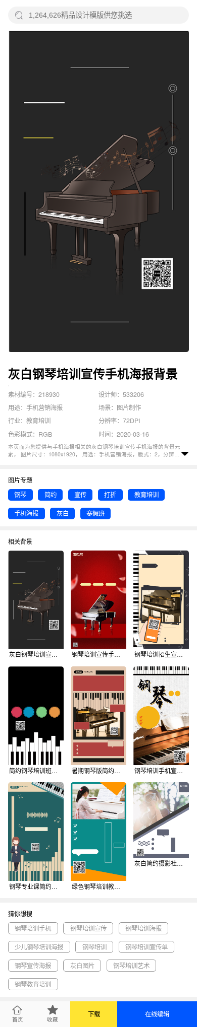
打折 (110, 494)
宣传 (80, 494)
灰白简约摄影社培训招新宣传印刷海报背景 (161, 863)
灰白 (63, 513)
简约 (50, 494)
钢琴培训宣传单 (146, 946)
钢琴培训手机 (33, 928)
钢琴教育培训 (33, 984)
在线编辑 (157, 1013)
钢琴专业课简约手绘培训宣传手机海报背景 (36, 886)
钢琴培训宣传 (88, 928)
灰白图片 (82, 965)
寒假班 (95, 513)
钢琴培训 (94, 946)
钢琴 (20, 494)
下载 (94, 1013)
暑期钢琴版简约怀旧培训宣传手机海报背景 (99, 770)
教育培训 (146, 494)
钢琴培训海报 (143, 928)
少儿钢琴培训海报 (39, 946)
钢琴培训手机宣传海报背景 (161, 770)
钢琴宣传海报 (33, 965)
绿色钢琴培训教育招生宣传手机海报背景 (99, 886)
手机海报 (26, 513)
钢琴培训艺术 (131, 965)
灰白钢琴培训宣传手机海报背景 (36, 654)
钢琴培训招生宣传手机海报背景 (161, 654)
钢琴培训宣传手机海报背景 (99, 654)
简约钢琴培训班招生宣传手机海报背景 (36, 770)
